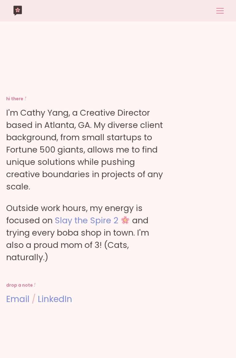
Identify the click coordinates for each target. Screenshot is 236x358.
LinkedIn (55, 299)
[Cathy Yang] (17, 11)
